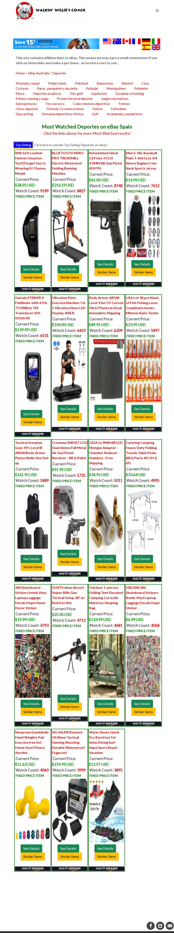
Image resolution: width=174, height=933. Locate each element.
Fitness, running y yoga (32, 98)
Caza (145, 83)
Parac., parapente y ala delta (57, 88)
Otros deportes (27, 109)
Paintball (81, 83)
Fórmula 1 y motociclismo (65, 109)
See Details (31, 269)
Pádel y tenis (57, 83)
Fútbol (97, 109)
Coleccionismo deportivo (91, 104)
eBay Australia (38, 73)
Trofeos (124, 104)
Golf (95, 114)
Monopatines (116, 88)
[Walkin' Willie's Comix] (51, 10)
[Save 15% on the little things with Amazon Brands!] (56, 43)
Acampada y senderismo (124, 114)
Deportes (59, 73)
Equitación (99, 93)
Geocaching (24, 114)
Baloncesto (105, 83)
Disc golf (76, 93)
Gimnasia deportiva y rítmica (62, 114)
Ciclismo (22, 88)
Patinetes (141, 88)
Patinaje (92, 88)
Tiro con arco (55, 104)
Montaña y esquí (28, 83)
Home (20, 73)
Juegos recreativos (114, 98)
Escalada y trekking (129, 93)
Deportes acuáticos (47, 93)
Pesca (20, 93)
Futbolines (118, 109)
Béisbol (127, 83)
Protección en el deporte (75, 98)
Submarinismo (26, 104)
